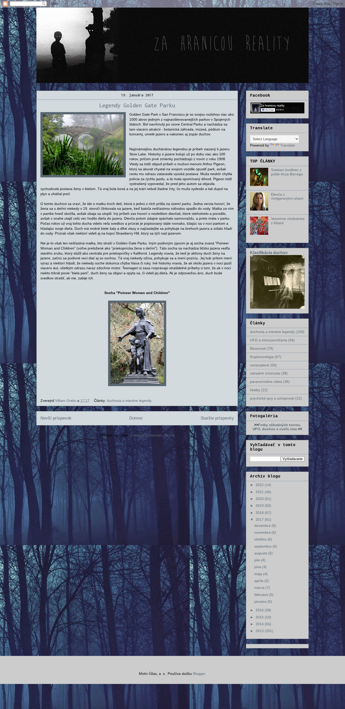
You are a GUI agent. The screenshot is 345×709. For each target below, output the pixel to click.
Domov (136, 418)
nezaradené (259, 365)
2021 (260, 492)
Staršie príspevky (217, 418)
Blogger (199, 674)
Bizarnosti (258, 348)
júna (258, 567)
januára (260, 601)
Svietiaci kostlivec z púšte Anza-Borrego (287, 172)
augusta (261, 553)
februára (261, 595)
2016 (260, 610)
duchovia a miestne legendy (129, 401)
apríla (259, 581)
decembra (263, 526)
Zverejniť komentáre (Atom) (152, 435)
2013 (260, 631)
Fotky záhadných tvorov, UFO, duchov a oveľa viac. (277, 427)
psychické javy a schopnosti (272, 398)
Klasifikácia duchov (269, 252)
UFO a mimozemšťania (268, 340)
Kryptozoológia (262, 357)
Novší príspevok (55, 418)
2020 (260, 499)
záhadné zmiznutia (265, 373)
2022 (260, 485)
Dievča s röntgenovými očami (287, 196)
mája (258, 574)
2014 (260, 624)
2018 (260, 513)
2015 (260, 617)
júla (257, 560)
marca (259, 588)
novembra (263, 532)
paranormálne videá (266, 382)
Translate (287, 145)
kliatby (255, 390)
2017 (260, 519)
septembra (263, 546)
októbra (260, 539)
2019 (260, 506)
